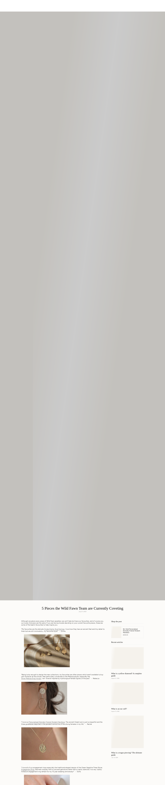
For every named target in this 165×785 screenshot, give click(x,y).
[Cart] (159, 4)
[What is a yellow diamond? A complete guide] (127, 658)
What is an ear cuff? (119, 709)
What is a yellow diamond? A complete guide (126, 674)
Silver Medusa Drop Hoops (31, 678)
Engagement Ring (27, 769)
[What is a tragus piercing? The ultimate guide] (127, 732)
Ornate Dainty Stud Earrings (54, 629)
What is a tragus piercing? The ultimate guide (126, 754)
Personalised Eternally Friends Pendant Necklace (47, 722)
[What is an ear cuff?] (127, 693)
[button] (38, 8)
